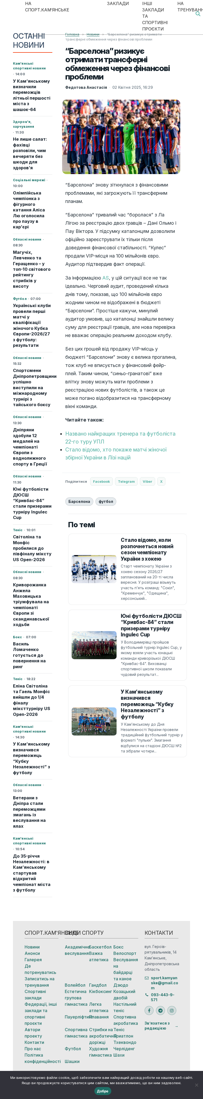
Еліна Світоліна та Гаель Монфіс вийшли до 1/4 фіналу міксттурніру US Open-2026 (31, 700)
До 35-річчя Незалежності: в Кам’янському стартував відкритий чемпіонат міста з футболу (31, 873)
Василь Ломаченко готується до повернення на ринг (29, 655)
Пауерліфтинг (77, 1017)
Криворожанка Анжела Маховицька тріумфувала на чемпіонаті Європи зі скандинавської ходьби (31, 604)
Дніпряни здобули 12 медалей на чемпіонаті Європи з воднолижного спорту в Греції (30, 447)
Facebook (101, 481)
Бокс (118, 947)
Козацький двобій (124, 994)
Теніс (118, 1029)
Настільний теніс (124, 1007)
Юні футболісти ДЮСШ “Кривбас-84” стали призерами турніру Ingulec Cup (32, 503)
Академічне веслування (77, 950)
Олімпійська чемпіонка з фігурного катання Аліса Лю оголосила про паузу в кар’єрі (29, 210)
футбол (106, 501)
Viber (147, 481)
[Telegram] (160, 1010)
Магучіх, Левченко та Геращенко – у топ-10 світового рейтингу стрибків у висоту (31, 269)
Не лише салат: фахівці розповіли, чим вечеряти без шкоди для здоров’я (30, 153)
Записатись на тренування (39, 982)
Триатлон (123, 1036)
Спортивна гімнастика (76, 1033)
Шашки (72, 1061)
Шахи (118, 1055)
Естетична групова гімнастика (76, 998)
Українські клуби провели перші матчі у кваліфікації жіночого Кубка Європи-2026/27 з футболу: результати (32, 325)
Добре (102, 1091)
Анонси (32, 953)
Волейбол (75, 985)
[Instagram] (171, 1010)
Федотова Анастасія (86, 87)
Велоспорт (124, 953)
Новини (32, 947)
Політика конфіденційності (41, 1058)
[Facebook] (149, 1010)
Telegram (126, 481)
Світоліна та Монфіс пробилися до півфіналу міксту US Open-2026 (32, 548)
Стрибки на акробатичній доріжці (101, 1036)
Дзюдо (120, 985)
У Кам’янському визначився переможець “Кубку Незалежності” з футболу (31, 758)
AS (105, 278)
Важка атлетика (98, 956)
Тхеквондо (124, 1042)
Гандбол (98, 985)
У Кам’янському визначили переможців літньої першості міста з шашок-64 (31, 95)
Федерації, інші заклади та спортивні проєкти (41, 1013)
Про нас (33, 1048)
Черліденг (124, 1048)
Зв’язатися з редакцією (157, 1025)
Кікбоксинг (100, 991)
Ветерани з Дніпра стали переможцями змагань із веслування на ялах (29, 812)
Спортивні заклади (35, 994)
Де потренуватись (40, 969)
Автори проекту (33, 1033)
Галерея (33, 959)
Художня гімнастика (100, 1052)
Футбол (73, 1048)
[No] (196, 1085)
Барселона (79, 501)
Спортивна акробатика (125, 1020)
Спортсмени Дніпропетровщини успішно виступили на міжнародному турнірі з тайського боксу (32, 387)
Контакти (34, 1042)
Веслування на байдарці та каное (125, 969)
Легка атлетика (98, 1007)
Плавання (99, 1017)
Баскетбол (100, 947)
